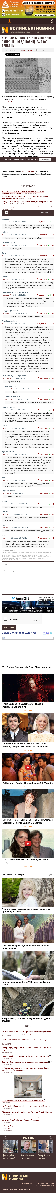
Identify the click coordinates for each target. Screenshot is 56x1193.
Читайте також (28, 186)
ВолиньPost (7, 101)
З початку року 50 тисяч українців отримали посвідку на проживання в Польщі (25, 197)
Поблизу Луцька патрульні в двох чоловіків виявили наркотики (23, 1126)
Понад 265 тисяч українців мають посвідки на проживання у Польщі (27, 202)
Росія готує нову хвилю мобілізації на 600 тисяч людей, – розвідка (26, 1040)
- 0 (53, 245)
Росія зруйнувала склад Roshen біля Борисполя (22, 1100)
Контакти (13, 1190)
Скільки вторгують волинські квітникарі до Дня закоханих (26, 206)
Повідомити (45, 160)
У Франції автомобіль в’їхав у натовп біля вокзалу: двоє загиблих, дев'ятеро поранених (25, 1068)
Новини (28, 1026)
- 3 (53, 389)
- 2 (53, 235)
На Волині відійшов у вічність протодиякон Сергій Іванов (26, 1106)
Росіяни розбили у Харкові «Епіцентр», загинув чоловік (25, 1056)
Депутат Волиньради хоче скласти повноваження (27, 1157)
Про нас (5, 1190)
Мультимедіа (28, 1137)
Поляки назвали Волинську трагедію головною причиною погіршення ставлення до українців (26, 1032)
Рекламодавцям (24, 1190)
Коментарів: (26, 50)
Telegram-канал (28, 171)
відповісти (43, 221)
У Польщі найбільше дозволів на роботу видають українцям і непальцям (23, 192)
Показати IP (6, 222)
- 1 (53, 221)
